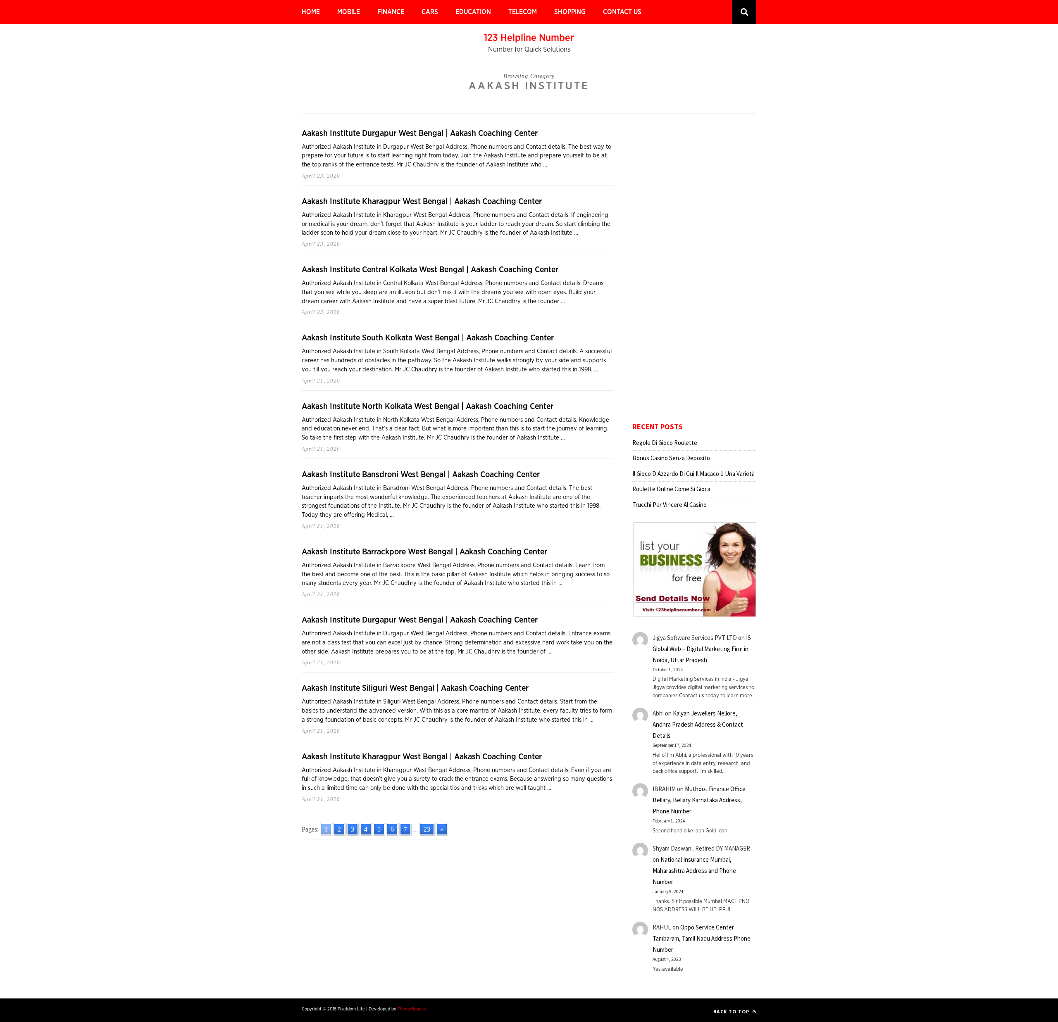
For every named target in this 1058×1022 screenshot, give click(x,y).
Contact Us (622, 12)
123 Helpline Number (529, 38)
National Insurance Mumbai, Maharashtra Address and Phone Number (694, 871)
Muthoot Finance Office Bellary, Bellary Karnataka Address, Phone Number (699, 800)
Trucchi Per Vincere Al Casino (669, 505)
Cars (430, 12)
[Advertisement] (694, 273)
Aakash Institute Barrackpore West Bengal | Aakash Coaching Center (424, 552)
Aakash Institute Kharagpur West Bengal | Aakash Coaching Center (422, 201)
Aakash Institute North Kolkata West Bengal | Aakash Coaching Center (427, 406)
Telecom (522, 12)
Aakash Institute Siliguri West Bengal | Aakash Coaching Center (415, 688)
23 (427, 829)
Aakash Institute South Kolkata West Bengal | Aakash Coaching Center (428, 338)
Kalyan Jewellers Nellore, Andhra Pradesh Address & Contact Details (698, 724)
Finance (390, 12)
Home (311, 12)
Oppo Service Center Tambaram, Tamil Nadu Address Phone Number (702, 938)
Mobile (348, 12)
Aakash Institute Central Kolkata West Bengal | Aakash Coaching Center (430, 270)
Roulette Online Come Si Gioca (671, 489)
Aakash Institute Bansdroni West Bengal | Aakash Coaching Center (421, 475)
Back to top (732, 1011)
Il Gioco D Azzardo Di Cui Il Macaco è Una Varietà (693, 474)
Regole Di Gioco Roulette (664, 443)
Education (473, 12)
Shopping (570, 12)
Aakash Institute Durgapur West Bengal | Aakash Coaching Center (420, 133)
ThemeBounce (412, 1009)
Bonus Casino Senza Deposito (671, 458)
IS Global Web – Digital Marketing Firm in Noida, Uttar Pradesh (702, 649)
